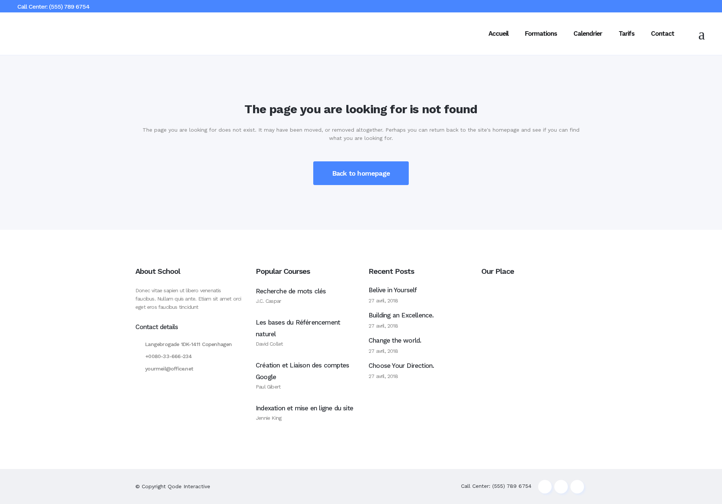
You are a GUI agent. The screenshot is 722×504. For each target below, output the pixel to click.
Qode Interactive (189, 486)
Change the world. (395, 340)
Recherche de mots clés (291, 291)
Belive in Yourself (393, 290)
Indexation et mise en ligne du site (304, 408)
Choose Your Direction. (401, 365)
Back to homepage (361, 173)
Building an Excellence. (401, 315)
